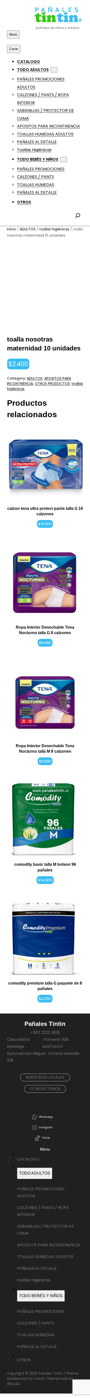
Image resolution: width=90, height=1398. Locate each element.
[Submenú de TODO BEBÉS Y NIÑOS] (63, 159)
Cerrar (13, 49)
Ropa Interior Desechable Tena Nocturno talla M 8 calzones (45, 748)
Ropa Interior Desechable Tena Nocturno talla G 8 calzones (45, 630)
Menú (13, 34)
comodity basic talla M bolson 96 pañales (45, 867)
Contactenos (45, 1089)
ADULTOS (28, 229)
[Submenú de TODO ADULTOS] (54, 69)
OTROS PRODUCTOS (52, 383)
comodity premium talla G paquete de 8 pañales (45, 986)
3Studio (13, 1383)
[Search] (77, 215)
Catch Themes (47, 1378)
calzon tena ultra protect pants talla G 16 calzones (45, 511)
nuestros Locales (45, 1077)
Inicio (11, 229)
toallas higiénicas (54, 229)
